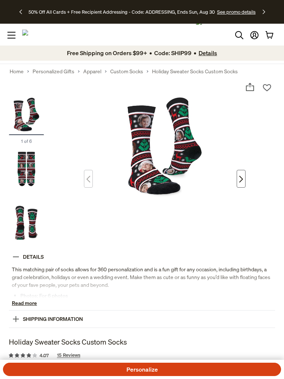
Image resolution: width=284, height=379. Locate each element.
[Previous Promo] (23, 12)
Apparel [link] (92, 71)
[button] (254, 35)
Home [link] (17, 71)
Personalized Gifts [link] (53, 71)
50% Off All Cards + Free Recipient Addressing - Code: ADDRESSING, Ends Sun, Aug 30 (121, 12)
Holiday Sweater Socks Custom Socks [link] (195, 71)
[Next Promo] (264, 12)
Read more (24, 302)
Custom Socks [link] (126, 71)
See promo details (236, 12)
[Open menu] (11, 35)
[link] (142, 355)
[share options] (250, 87)
